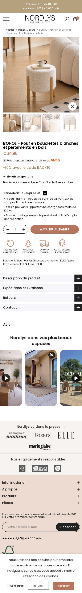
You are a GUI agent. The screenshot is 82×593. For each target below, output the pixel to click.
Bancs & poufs (26, 29)
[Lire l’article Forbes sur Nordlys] (43, 435)
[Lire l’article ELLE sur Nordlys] (67, 435)
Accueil (10, 29)
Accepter (64, 586)
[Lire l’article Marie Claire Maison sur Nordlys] (41, 447)
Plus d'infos (16, 586)
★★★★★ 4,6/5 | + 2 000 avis (41, 8)
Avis (6, 324)
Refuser (38, 586)
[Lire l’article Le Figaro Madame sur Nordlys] (17, 435)
